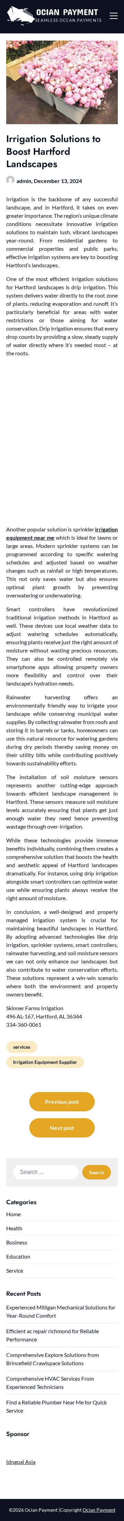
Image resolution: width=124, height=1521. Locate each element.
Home (13, 1214)
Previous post (62, 1101)
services (21, 1047)
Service (14, 1270)
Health (14, 1228)
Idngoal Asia (20, 1461)
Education (18, 1256)
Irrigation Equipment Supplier (45, 1062)
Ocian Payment (99, 1510)
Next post (62, 1127)
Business (16, 1242)
